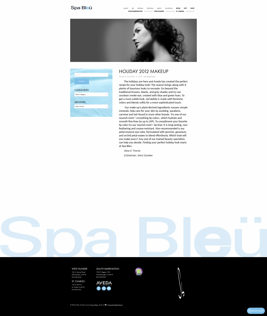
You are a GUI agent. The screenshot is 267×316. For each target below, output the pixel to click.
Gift (185, 8)
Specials (140, 8)
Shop (192, 8)
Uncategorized (149, 76)
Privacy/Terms (94, 305)
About (159, 8)
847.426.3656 (170, 11)
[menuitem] (126, 8)
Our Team (150, 8)
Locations (169, 8)
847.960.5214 (190, 11)
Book (178, 8)
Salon (126, 8)
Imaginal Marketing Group (115, 305)
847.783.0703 (148, 11)
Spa (133, 8)
